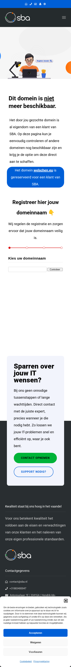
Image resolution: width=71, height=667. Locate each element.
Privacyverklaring (41, 661)
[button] (66, 600)
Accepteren (35, 632)
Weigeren (35, 642)
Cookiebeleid (26, 661)
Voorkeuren (35, 652)
